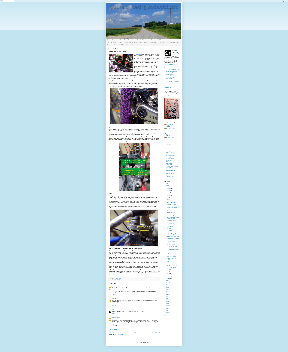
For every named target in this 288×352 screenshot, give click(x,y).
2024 (167, 187)
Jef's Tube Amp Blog (170, 158)
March (168, 275)
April (168, 273)
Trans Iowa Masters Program (171, 75)
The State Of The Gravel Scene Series (133, 42)
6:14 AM (113, 313)
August (168, 195)
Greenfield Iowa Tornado (172, 225)
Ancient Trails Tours (170, 176)
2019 (167, 287)
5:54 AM (113, 294)
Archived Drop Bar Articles (150, 42)
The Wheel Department (170, 152)
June (168, 199)
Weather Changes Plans (172, 214)
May (168, 200)
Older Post (157, 332)
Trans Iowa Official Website (171, 71)
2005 (167, 312)
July (168, 197)
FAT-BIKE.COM (169, 164)
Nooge (113, 286)
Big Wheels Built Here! (170, 173)
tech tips (118, 279)
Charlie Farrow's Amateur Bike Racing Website (172, 167)
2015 (167, 294)
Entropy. (167, 138)
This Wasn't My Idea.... (171, 244)
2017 (167, 291)
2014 (167, 296)
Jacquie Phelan (169, 160)
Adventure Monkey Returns (171, 178)
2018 (167, 289)
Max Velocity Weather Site (171, 157)
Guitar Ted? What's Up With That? (145, 39)
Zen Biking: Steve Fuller (170, 151)
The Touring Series (174, 42)
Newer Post (111, 332)
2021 (167, 284)
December (169, 188)
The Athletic (168, 154)
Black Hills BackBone (170, 128)
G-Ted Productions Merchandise (172, 69)
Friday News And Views (171, 215)
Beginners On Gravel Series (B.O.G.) (116, 44)
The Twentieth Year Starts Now (173, 246)
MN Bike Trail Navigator (170, 155)
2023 (167, 280)
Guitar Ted (114, 309)
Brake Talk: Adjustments (171, 256)
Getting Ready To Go (171, 212)
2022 (167, 282)
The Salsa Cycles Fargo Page (114, 42)
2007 (167, 308)
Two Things (169, 228)
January (168, 278)
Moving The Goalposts (171, 271)
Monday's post (137, 54)
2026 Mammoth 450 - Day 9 (171, 129)
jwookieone (168, 133)
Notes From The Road (171, 204)
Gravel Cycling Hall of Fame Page (172, 81)
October (168, 192)
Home (108, 39)
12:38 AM (114, 326)
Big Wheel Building (170, 137)
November (169, 190)
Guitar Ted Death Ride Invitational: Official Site (170, 78)
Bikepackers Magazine (170, 170)
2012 (167, 300)
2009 (167, 305)
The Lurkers (169, 230)
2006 (167, 310)
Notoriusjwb (114, 317)
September (169, 193)
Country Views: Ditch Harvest (173, 242)
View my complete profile (169, 64)
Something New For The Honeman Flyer (172, 223)
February (169, 276)
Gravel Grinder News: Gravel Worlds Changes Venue (172, 241)
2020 (167, 286)
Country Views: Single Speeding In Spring (171, 232)
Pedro (113, 298)
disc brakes (114, 279)
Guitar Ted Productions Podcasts (172, 80)
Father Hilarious (169, 163)
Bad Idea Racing (169, 124)
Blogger (149, 342)
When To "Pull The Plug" (172, 265)
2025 (167, 185)
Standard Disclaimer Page (133, 44)
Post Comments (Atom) (118, 334)
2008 (167, 307)
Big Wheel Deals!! (169, 175)
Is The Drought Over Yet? (172, 220)
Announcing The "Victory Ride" (173, 238)
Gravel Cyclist (168, 161)
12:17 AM (114, 305)
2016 (167, 293)
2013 (167, 298)
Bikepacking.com (169, 168)
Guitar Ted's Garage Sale (162, 39)
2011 (167, 301)
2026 (167, 183)
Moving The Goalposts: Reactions (171, 263)
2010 (167, 303)
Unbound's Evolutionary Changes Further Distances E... (173, 249)
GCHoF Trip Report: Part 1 (172, 202)
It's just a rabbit (169, 125)
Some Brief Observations (172, 205)
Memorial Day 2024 (171, 210)
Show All (178, 145)
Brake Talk (169, 261)
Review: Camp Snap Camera (173, 236)
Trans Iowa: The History (170, 72)
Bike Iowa (168, 172)
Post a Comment (113, 329)
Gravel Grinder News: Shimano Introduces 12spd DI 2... (173, 218)
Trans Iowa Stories (163, 42)
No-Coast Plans (170, 226)
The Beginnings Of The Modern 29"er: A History (123, 39)
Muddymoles (169, 141)
